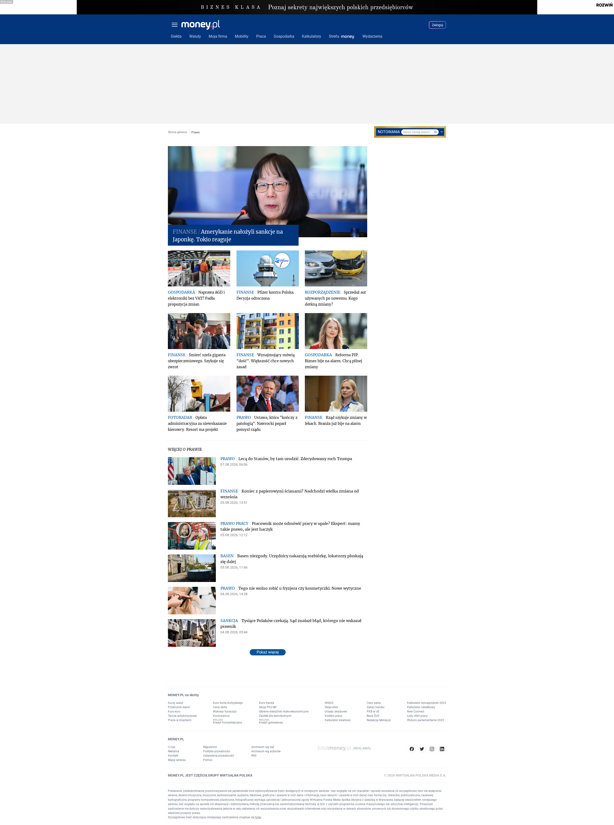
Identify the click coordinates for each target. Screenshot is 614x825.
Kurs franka (266, 703)
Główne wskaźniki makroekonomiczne (283, 711)
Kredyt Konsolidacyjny (227, 722)
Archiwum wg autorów (266, 751)
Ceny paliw (374, 703)
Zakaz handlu (375, 707)
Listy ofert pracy (417, 716)
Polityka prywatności (216, 751)
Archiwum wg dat (262, 747)
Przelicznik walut (179, 707)
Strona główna (177, 132)
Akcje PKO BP (268, 707)
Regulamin (210, 747)
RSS (253, 755)
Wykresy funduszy (224, 711)
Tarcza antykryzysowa (182, 716)
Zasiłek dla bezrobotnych (275, 716)
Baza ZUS (373, 716)
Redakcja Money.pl (379, 720)
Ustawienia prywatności (218, 755)
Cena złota (220, 707)
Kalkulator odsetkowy (421, 707)
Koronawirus (221, 716)
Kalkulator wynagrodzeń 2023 (426, 703)
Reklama (173, 751)
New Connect (415, 711)
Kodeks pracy (333, 716)
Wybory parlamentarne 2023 (425, 720)
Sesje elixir (331, 707)
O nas (171, 747)
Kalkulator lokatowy (338, 720)
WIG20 (329, 703)
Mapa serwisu (177, 760)
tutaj (258, 817)
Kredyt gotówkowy (271, 722)
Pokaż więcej (268, 652)
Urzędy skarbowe (336, 711)
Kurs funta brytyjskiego (228, 703)
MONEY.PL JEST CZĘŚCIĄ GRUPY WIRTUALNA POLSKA (210, 775)
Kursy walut (175, 703)
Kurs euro (174, 711)
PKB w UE (373, 711)
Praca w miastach (179, 720)
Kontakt (173, 755)
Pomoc (208, 760)
